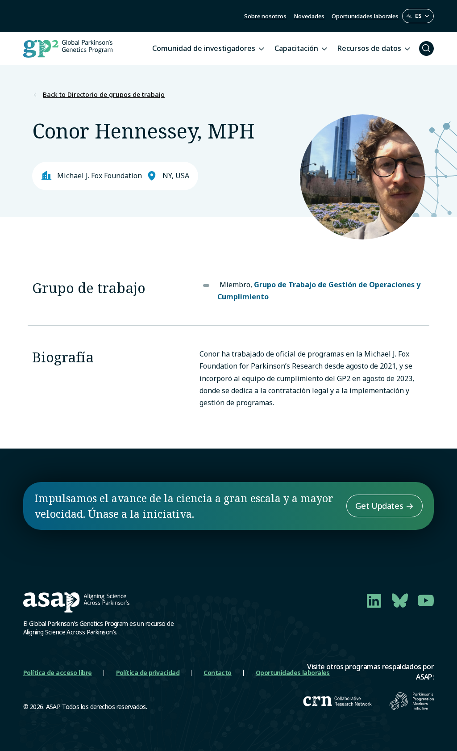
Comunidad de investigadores (203, 48)
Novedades (309, 16)
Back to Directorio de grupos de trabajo (104, 95)
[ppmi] (412, 701)
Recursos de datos (369, 48)
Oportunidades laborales (365, 16)
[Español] (418, 16)
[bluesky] (400, 600)
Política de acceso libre (57, 672)
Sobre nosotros (265, 16)
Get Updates (379, 505)
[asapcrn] (337, 701)
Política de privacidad (148, 672)
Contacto (218, 672)
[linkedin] (374, 600)
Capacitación (296, 48)
